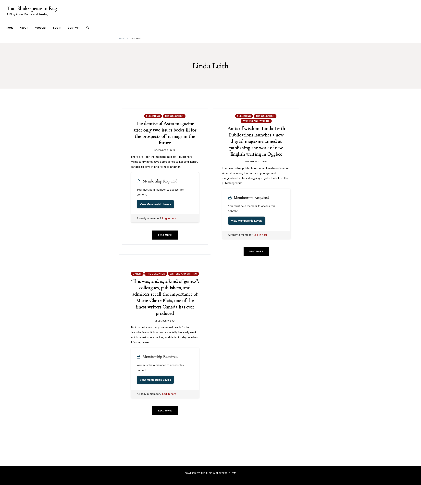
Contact (74, 27)
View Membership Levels (155, 204)
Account (41, 27)
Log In (57, 27)
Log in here (169, 218)
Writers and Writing (256, 121)
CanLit (137, 273)
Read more (165, 235)
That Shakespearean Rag (32, 8)
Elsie (209, 473)
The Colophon (174, 116)
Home (10, 27)
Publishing (153, 116)
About (24, 27)
